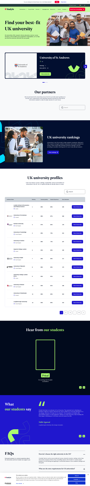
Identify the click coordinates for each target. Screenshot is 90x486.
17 (79, 312)
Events (59, 9)
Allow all (76, 475)
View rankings (52, 152)
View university (45, 74)
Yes (57, 2)
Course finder (31, 9)
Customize (76, 479)
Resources (52, 9)
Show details (19, 483)
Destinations (22, 9)
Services (37, 9)
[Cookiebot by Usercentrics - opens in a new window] (8, 484)
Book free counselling (76, 9)
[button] (43, 82)
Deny (77, 482)
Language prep (45, 9)
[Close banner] (88, 474)
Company (64, 9)
